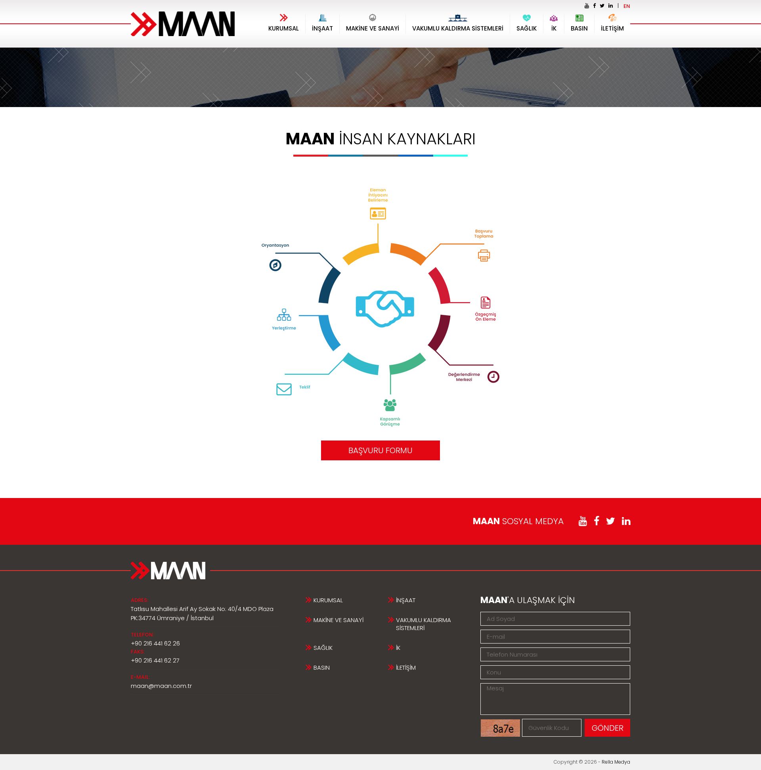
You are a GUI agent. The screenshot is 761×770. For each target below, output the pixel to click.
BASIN (579, 28)
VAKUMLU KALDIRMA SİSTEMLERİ (457, 28)
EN (626, 6)
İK (553, 28)
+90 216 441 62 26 (155, 643)
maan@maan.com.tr (161, 686)
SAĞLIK (526, 28)
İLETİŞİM (612, 28)
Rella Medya (616, 762)
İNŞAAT (322, 28)
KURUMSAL (283, 28)
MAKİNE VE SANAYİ (372, 28)
